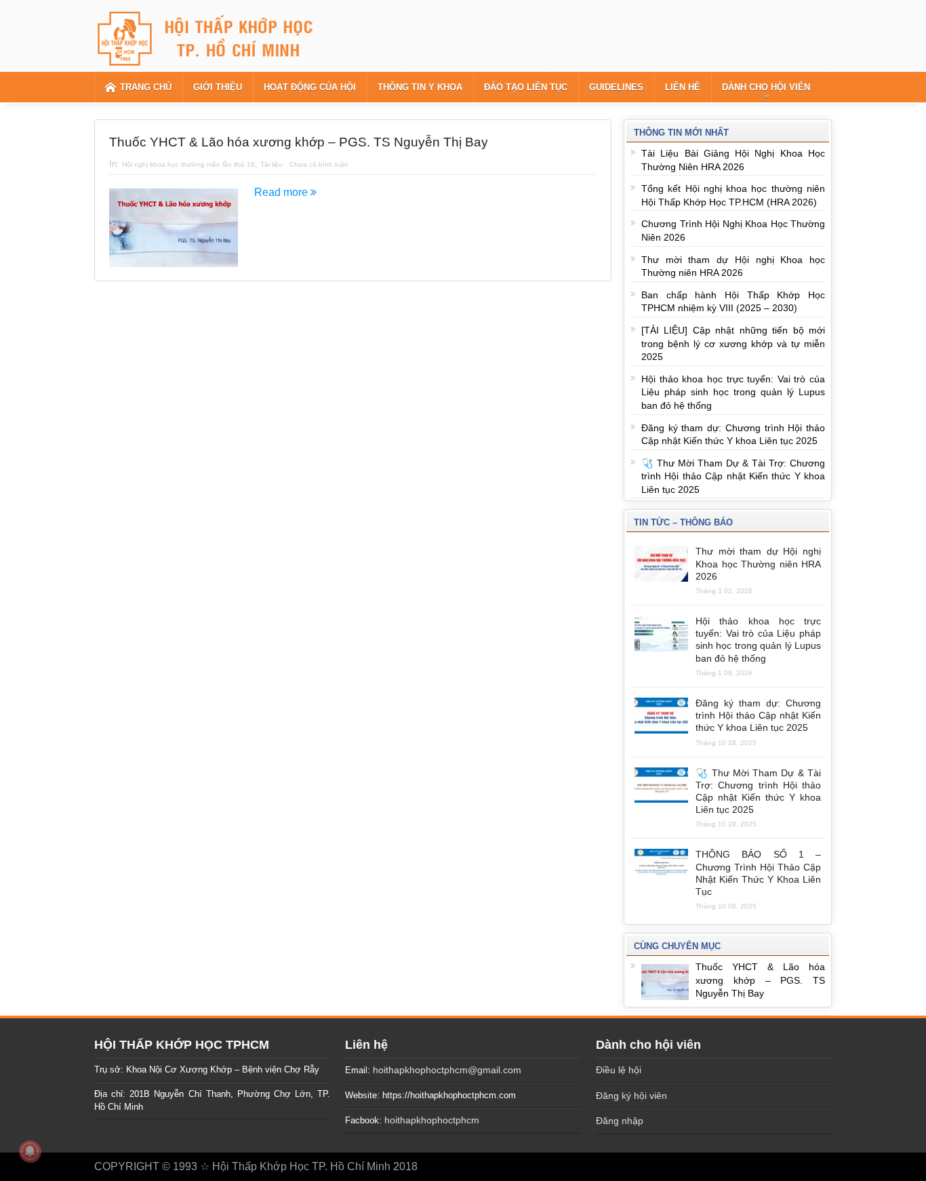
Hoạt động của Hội (310, 87)
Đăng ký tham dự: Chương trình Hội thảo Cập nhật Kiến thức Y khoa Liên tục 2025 (758, 715)
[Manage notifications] (30, 1151)
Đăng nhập (619, 1120)
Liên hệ (682, 87)
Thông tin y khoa (420, 87)
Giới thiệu (217, 87)
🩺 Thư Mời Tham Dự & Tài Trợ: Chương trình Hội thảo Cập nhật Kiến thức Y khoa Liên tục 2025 (733, 476)
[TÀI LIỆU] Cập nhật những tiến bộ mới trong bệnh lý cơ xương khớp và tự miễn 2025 (733, 343)
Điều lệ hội (618, 1069)
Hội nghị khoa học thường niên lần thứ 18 (188, 164)
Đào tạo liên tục (525, 87)
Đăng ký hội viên (631, 1095)
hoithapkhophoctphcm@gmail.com (447, 1069)
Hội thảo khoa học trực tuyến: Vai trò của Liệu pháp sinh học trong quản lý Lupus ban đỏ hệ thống (733, 392)
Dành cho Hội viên (766, 87)
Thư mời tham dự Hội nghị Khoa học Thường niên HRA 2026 (758, 563)
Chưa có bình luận (318, 164)
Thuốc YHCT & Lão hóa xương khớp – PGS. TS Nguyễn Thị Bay (298, 142)
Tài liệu (271, 164)
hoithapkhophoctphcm (431, 1120)
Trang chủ (146, 87)
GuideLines (616, 87)
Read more (282, 192)
